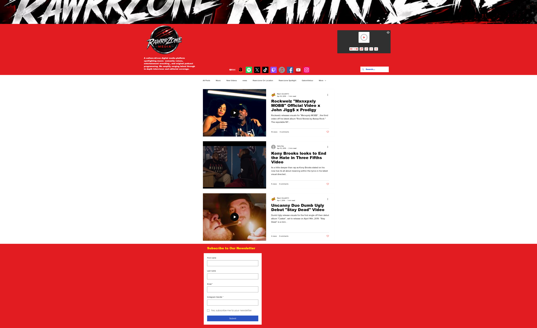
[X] (257, 70)
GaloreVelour (307, 80)
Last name (211, 271)
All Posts (206, 80)
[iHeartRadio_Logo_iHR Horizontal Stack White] (232, 70)
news (244, 80)
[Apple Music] (282, 70)
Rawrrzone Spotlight (287, 80)
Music (218, 80)
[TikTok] (265, 70)
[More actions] (328, 95)
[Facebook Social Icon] (290, 70)
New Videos (231, 80)
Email (210, 284)
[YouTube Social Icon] (298, 70)
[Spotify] (249, 70)
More (321, 80)
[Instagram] (306, 70)
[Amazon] (240, 70)
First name (211, 258)
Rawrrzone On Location (263, 80)
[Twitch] (273, 70)
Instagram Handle (215, 297)
